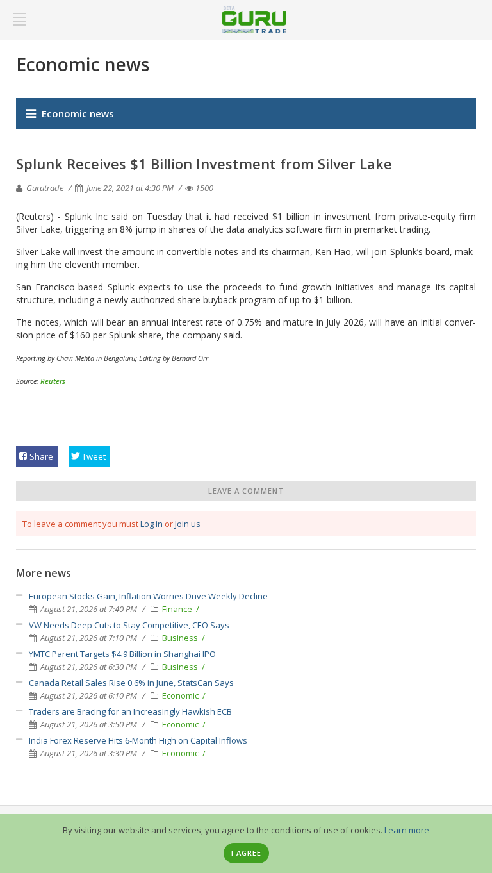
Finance (178, 609)
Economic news (78, 113)
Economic (181, 695)
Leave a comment (246, 490)
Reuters (52, 381)
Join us (188, 523)
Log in (151, 523)
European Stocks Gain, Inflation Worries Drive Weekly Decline (148, 596)
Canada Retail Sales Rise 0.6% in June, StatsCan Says (131, 682)
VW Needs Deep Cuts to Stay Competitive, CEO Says (129, 625)
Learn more (406, 830)
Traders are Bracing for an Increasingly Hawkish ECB (130, 711)
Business (181, 638)
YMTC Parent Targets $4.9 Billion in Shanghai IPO (122, 654)
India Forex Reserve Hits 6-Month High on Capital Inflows (138, 740)
